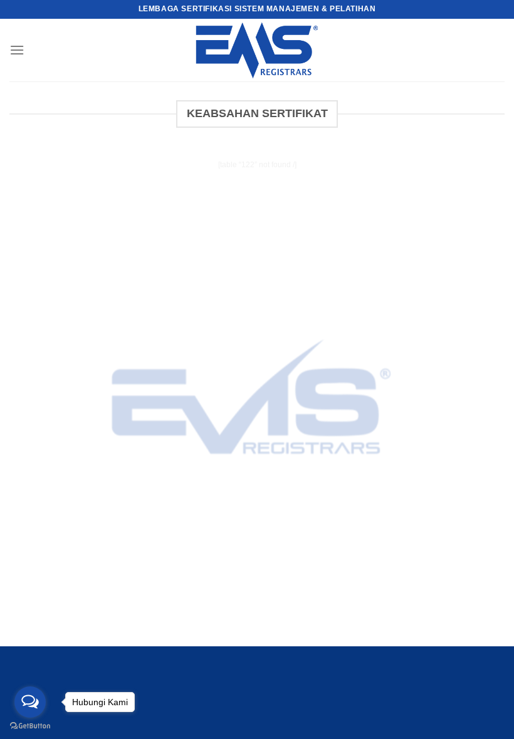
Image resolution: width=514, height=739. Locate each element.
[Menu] (16, 49)
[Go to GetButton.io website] (30, 726)
